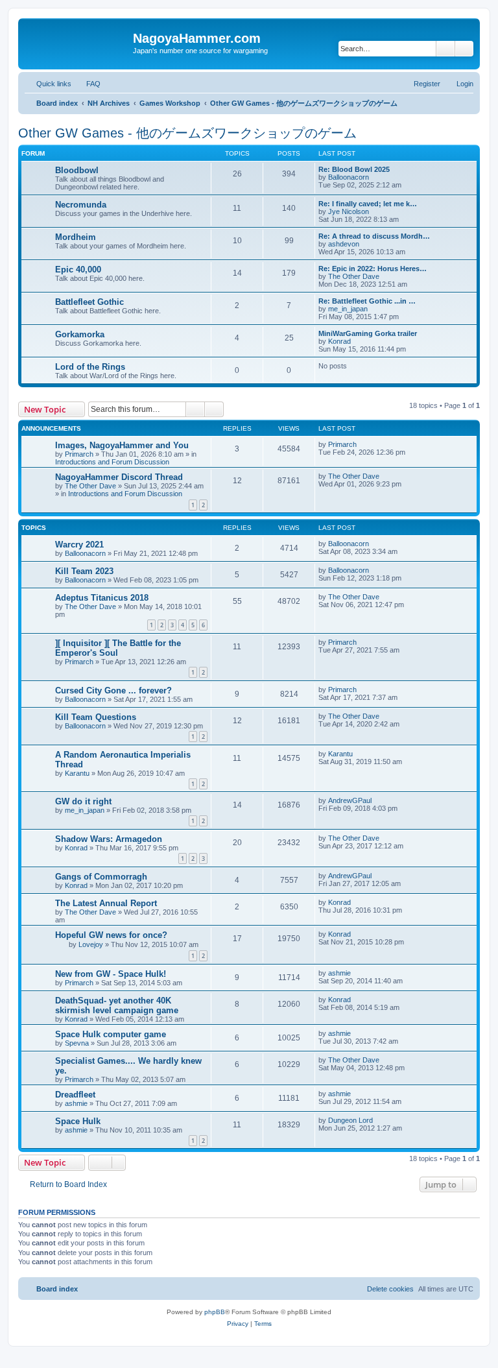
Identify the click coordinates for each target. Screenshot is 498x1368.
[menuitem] (88, 83)
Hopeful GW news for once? (111, 935)
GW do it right (83, 801)
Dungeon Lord (350, 1120)
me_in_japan (348, 309)
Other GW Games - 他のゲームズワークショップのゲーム (187, 133)
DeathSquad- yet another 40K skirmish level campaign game (116, 1005)
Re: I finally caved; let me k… (367, 204)
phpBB (214, 1311)
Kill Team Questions (95, 717)
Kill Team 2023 (84, 571)
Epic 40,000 (78, 269)
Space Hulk (78, 1121)
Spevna (77, 1043)
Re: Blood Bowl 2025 (354, 169)
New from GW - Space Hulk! (110, 974)
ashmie (339, 973)
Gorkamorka (79, 334)
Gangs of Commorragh (101, 877)
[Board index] (77, 42)
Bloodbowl (77, 170)
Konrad (339, 341)
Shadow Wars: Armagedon (108, 839)
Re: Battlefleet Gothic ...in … (367, 301)
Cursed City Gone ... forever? (113, 690)
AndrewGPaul (350, 800)
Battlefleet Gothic (89, 302)
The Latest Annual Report (106, 903)
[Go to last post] (363, 444)
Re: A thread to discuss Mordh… (374, 236)
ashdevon (343, 244)
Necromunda (80, 205)
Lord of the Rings (90, 367)
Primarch (79, 454)
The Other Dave (353, 276)
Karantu (77, 773)
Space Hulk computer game (110, 1034)
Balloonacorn (348, 177)
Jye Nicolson (348, 211)
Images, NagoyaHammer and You (122, 445)
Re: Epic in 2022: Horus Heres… (372, 268)
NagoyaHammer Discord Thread (119, 477)
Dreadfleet (75, 1094)
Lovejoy (90, 944)
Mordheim (75, 237)
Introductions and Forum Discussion (112, 462)
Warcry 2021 (79, 544)
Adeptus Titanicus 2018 (101, 598)
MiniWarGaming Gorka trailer (367, 333)
